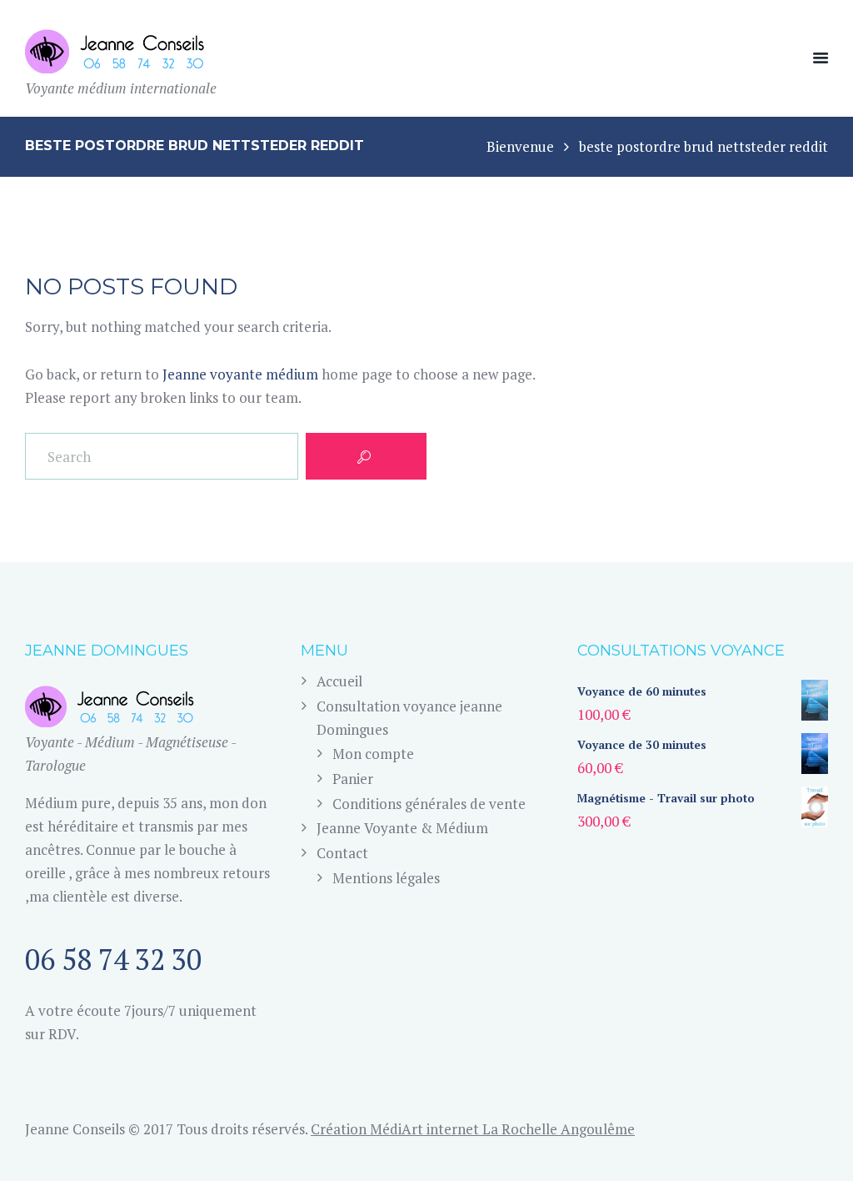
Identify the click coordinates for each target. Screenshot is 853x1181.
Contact (342, 852)
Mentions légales (386, 877)
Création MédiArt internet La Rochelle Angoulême (473, 1128)
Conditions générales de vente (429, 803)
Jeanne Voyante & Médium (402, 827)
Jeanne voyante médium (240, 374)
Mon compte (373, 753)
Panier (352, 778)
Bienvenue (520, 146)
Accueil (339, 681)
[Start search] (366, 456)
